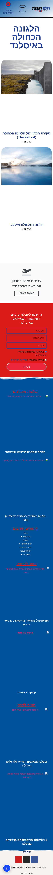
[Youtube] (18, 859)
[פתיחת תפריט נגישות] (7, 868)
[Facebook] (34, 859)
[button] (22, 8)
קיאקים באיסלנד (26, 692)
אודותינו (26, 852)
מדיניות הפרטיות (19, 360)
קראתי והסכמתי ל (27, 360)
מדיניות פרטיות (26, 873)
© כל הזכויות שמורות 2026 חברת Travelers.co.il (26, 867)
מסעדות (26, 554)
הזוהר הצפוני (25, 551)
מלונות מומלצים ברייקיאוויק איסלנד (25, 452)
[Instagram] (26, 859)
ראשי (25, 533)
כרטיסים (26, 536)
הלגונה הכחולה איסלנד (26, 224)
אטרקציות (8, 13)
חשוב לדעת (26, 547)
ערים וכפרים (27, 544)
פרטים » (26, 141)
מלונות (8, 10)
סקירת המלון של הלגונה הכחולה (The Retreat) (26, 135)
